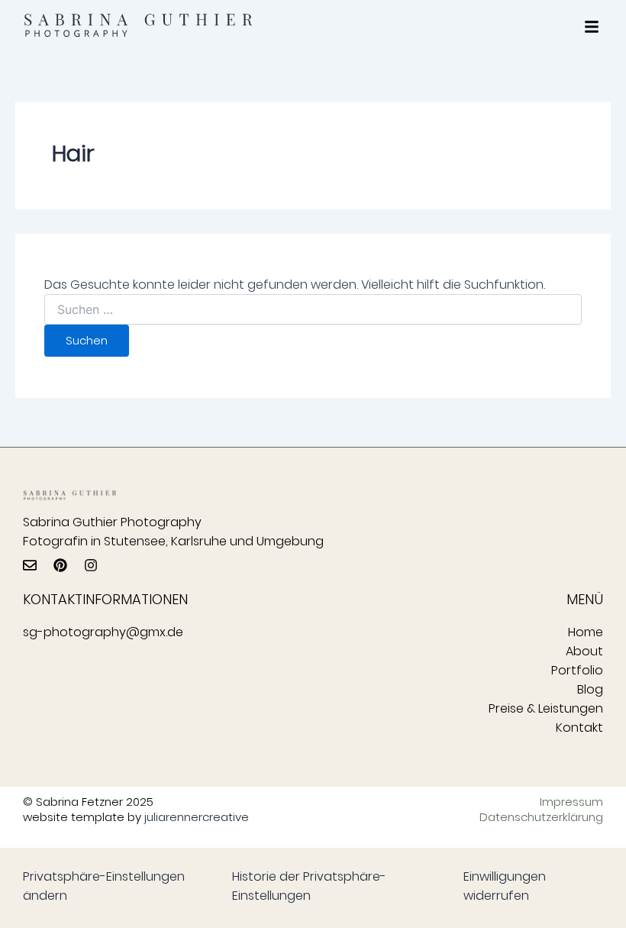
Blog (590, 689)
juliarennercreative (196, 817)
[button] (591, 26)
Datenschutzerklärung (545, 817)
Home (585, 632)
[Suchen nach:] (312, 310)
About (584, 651)
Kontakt (579, 727)
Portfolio (577, 670)
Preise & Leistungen (546, 708)
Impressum (571, 802)
